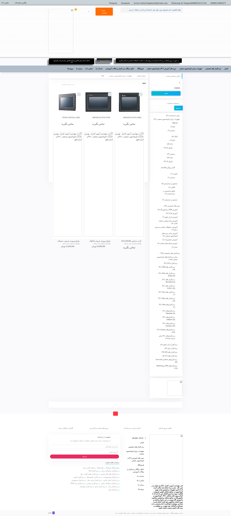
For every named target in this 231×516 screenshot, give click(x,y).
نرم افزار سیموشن (78, 480)
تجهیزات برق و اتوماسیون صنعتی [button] (190, 69)
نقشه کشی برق (88, 468)
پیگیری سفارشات (20, 3)
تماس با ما (5, 3)
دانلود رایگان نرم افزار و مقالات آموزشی (120, 69)
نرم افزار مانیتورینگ (94, 477)
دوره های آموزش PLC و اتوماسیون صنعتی (136, 459)
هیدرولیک (100, 468)
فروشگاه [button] (140, 69)
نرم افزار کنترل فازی (110, 480)
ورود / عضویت (104, 11)
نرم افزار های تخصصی (136, 447)
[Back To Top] (115, 414)
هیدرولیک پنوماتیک (112, 468)
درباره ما (79, 69)
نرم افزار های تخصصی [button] (213, 69)
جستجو (178, 108)
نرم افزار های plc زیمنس (109, 474)
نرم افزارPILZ (94, 471)
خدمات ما (99, 69)
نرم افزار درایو (100, 486)
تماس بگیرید (129, 124)
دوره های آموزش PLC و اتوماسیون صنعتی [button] (161, 69)
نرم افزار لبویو (79, 477)
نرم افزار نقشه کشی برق (90, 474)
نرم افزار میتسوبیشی (110, 477)
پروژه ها (70, 69)
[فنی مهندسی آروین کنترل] (60, 31)
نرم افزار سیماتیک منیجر (109, 483)
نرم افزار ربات (113, 486)
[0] (77, 10)
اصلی (226, 69)
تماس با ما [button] (89, 69)
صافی (166, 93)
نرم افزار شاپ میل (94, 480)
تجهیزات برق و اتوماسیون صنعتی (120, 76)
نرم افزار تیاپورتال (86, 486)
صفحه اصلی (141, 76)
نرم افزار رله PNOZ (77, 483)
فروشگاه (141, 465)
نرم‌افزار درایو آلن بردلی (109, 471)
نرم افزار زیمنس (93, 483)
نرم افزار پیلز (113, 490)
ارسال (84, 456)
